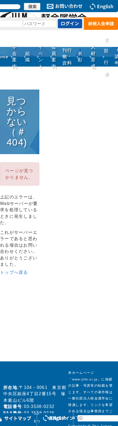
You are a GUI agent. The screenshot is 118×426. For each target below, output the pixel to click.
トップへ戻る (14, 272)
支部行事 (106, 56)
